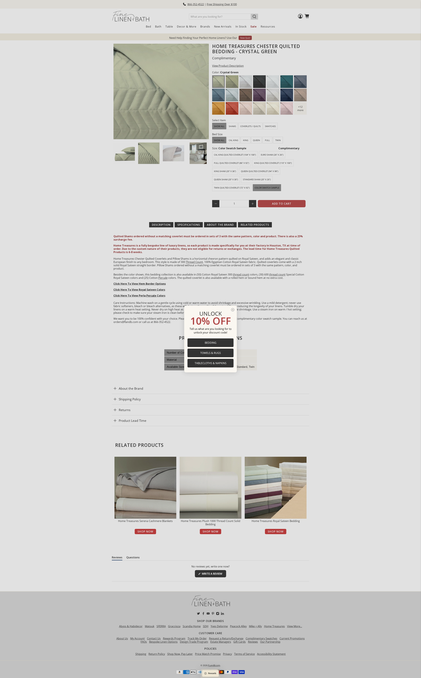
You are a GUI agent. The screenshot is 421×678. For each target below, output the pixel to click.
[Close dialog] (232, 309)
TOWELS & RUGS (210, 353)
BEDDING (210, 343)
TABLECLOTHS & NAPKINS (210, 363)
